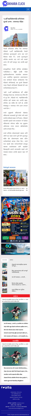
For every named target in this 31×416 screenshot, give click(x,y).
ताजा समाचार (4, 260)
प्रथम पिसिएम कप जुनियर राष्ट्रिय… (18, 290)
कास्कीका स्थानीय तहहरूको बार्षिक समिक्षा (13, 374)
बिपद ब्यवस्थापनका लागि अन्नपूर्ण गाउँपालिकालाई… (20, 271)
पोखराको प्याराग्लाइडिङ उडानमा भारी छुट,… (19, 265)
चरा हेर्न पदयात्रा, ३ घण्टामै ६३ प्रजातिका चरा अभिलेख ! (16, 323)
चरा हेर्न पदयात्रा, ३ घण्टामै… (19, 277)
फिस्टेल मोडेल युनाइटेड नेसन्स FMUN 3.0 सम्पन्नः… (19, 284)
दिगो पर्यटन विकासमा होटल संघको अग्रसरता (13, 330)
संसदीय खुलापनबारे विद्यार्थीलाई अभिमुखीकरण (13, 381)
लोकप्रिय (11, 260)
